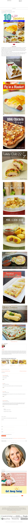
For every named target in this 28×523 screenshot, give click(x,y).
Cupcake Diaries (14, 4)
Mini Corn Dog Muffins (14, 251)
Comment (2, 419)
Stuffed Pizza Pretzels (12, 365)
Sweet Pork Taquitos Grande (14, 81)
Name (2, 426)
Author (2, 343)
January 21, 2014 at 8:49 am (6, 384)
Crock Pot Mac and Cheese (14, 216)
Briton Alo (4, 391)
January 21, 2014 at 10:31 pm (6, 392)
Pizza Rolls (14, 270)
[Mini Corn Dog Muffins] (22, 362)
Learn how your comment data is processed (19, 438)
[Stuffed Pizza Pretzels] (14, 362)
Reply (3, 379)
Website (2, 431)
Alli (5, 344)
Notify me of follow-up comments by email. (7, 434)
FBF (10, 496)
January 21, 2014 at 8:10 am (6, 376)
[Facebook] (2, 349)
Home (2, 10)
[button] (20, 1)
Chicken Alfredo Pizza (14, 341)
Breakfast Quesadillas (14, 305)
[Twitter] (3, 349)
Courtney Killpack (5, 375)
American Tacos (3, 365)
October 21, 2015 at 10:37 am (6, 401)
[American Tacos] (5, 362)
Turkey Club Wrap (14, 181)
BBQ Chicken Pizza (14, 150)
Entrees (4, 10)
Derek (3, 383)
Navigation (14, 8)
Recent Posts (5, 343)
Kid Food (8, 369)
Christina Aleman (4, 400)
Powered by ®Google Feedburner (14, 496)
